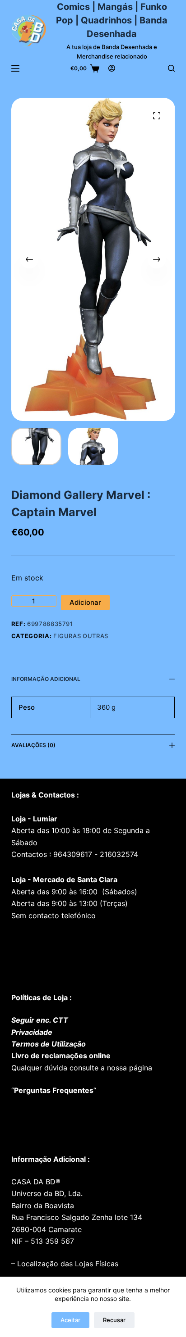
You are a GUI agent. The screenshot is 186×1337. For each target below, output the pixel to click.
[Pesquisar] (171, 68)
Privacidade (31, 1032)
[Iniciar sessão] (111, 68)
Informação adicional (45, 678)
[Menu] (15, 68)
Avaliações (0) (33, 745)
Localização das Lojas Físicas (66, 1263)
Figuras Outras (80, 635)
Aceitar (70, 1319)
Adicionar (85, 602)
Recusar (114, 1319)
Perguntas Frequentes (53, 1090)
